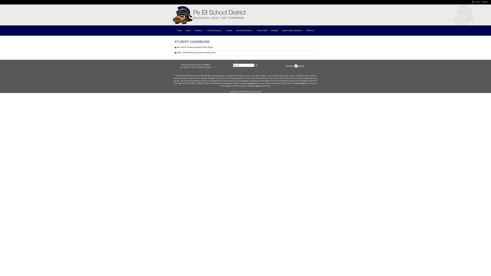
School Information (244, 30)
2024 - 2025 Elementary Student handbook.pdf (195, 52)
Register (485, 2)
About (188, 30)
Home (179, 30)
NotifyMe (274, 30)
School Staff (262, 30)
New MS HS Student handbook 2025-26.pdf (194, 47)
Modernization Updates (292, 30)
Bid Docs (310, 30)
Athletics (198, 30)
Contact (229, 30)
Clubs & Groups (214, 30)
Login (477, 2)
